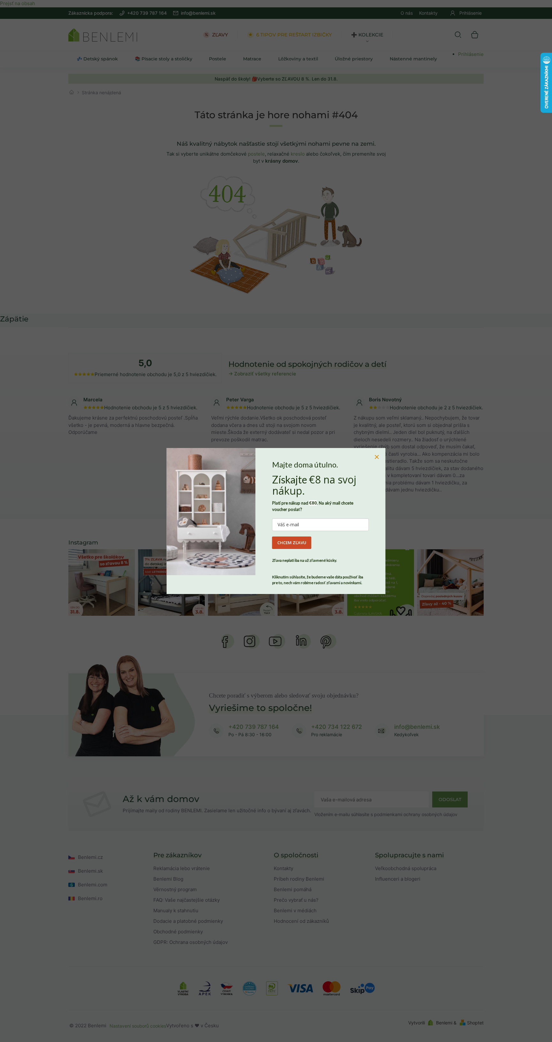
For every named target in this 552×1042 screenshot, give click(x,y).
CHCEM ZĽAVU (291, 542)
